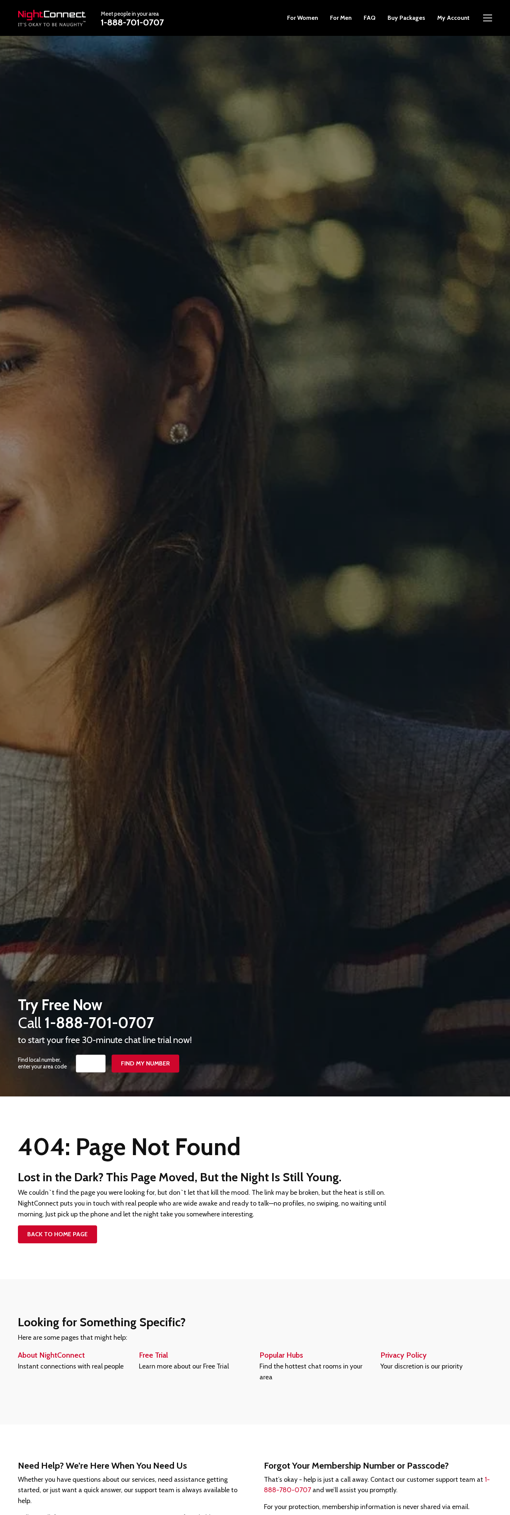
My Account (453, 17)
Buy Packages (406, 17)
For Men (341, 17)
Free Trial (153, 1355)
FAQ (370, 17)
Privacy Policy (403, 1355)
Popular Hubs (281, 1355)
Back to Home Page (57, 1234)
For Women (302, 17)
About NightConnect (51, 1355)
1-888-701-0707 (132, 22)
